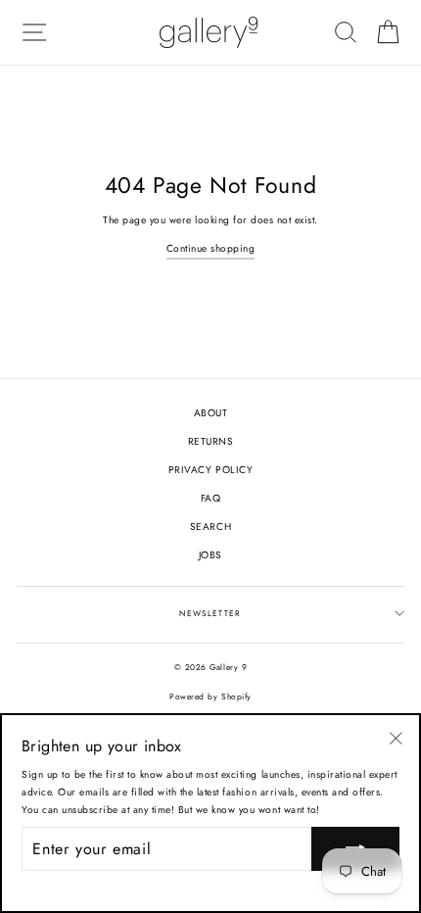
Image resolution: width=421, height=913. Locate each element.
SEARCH (210, 526)
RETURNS (211, 441)
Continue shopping (211, 248)
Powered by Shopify (210, 696)
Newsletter (210, 613)
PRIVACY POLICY (210, 469)
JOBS (210, 555)
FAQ (211, 498)
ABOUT (211, 413)
